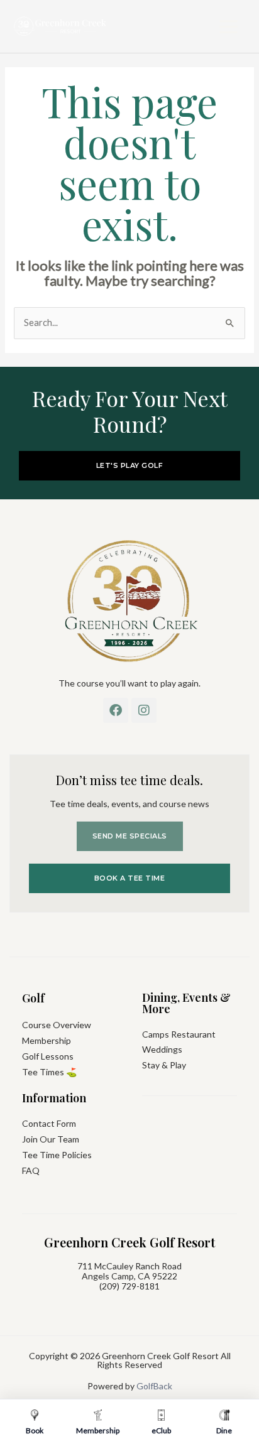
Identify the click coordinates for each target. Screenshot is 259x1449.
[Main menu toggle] (228, 27)
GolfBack (154, 1386)
